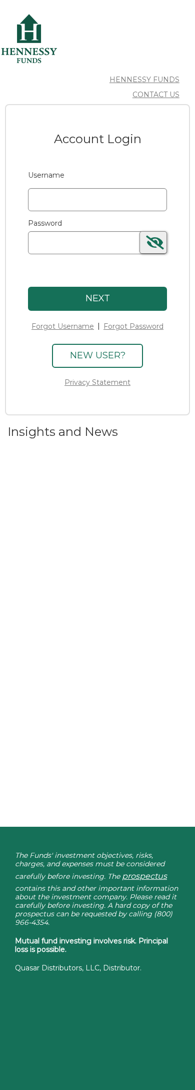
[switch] (153, 242)
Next (98, 298)
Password (45, 223)
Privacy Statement (97, 382)
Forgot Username (63, 326)
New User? (98, 355)
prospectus (144, 876)
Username (46, 175)
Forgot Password (134, 326)
